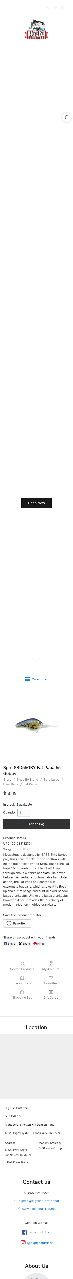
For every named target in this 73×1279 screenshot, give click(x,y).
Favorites (51, 983)
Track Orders (22, 983)
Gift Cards (50, 997)
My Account (50, 969)
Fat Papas (31, 784)
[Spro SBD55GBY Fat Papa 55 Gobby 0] (36, 725)
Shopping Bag (22, 997)
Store (7, 779)
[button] (17, 923)
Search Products (22, 969)
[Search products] (66, 117)
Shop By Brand (27, 779)
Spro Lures (51, 779)
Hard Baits (10, 784)
